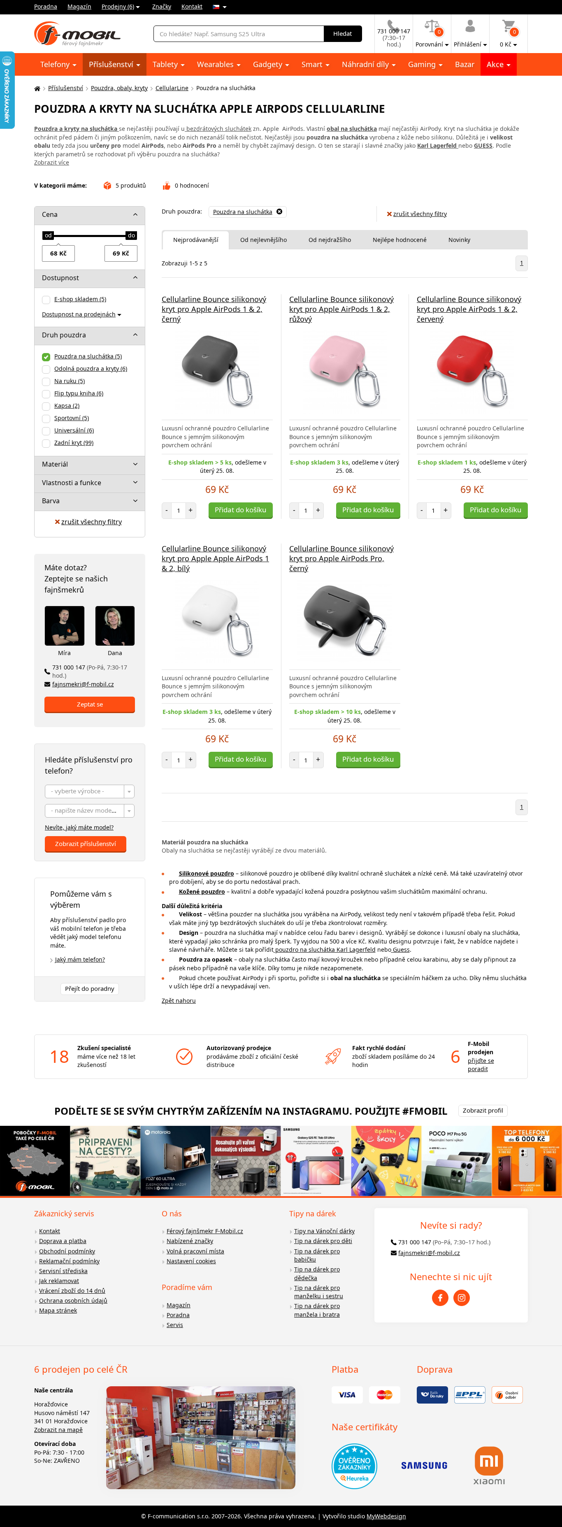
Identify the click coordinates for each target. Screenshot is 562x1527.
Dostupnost (60, 277)
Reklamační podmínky (69, 1261)
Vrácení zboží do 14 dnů (72, 1291)
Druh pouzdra (64, 334)
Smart (313, 64)
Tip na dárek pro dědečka (317, 1273)
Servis (175, 1325)
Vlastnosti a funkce (71, 482)
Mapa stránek (58, 1310)
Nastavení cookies (191, 1261)
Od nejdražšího (330, 240)
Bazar (464, 64)
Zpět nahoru (179, 1000)
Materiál (55, 464)
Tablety (166, 64)
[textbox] (89, 792)
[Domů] (36, 88)
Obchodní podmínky (67, 1251)
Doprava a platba (62, 1241)
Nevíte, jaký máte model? (79, 827)
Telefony (56, 64)
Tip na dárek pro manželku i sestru (318, 1292)
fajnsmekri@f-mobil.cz (83, 684)
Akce (496, 64)
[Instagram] (461, 1298)
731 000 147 (89, 671)
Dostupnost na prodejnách (79, 314)
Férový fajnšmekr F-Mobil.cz (205, 1231)
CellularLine (172, 88)
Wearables (216, 64)
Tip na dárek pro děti (323, 1241)
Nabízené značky (190, 1241)
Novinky (459, 240)
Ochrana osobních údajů (73, 1300)
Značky (161, 6)
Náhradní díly (366, 64)
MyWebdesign (386, 1516)
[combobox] (90, 791)
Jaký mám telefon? (80, 959)
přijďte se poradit (481, 1065)
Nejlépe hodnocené (400, 240)
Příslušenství (112, 64)
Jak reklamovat (59, 1281)
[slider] (48, 236)
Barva (51, 500)
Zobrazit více (51, 162)
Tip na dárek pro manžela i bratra (317, 1310)
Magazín (79, 6)
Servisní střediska (63, 1271)
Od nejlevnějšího (263, 240)
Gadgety (268, 64)
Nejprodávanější (195, 240)
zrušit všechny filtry (91, 521)
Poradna (45, 6)
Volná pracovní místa (195, 1251)
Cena (50, 214)
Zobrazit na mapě (58, 1430)
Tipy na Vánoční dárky (324, 1231)
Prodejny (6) (118, 6)
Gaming (423, 64)
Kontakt (191, 6)
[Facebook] (440, 1298)
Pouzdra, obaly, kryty (119, 88)
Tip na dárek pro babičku (317, 1255)
